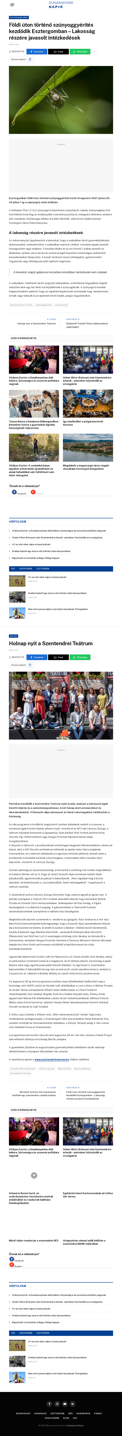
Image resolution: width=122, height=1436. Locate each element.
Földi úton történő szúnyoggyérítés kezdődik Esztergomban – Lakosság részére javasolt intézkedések (85, 1095)
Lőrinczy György (46, 1069)
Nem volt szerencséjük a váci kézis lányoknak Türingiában (58, 609)
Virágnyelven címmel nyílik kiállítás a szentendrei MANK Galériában (84, 1242)
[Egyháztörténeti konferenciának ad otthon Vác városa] (88, 1175)
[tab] (19, 492)
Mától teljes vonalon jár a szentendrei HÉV (33, 1240)
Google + (40, 494)
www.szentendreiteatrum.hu (52, 1059)
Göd (70, 1413)
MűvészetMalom (82, 1069)
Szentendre (52, 1418)
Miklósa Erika (64, 1069)
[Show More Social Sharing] (94, 51)
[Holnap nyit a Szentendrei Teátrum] (61, 705)
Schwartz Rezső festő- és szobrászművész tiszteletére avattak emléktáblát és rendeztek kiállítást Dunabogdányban (31, 1198)
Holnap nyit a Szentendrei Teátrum (37, 323)
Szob (66, 1418)
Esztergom (57, 1413)
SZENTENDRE (26, 569)
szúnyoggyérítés (44, 305)
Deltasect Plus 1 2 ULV (21, 305)
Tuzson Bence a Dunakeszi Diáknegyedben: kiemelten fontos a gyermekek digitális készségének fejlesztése (34, 424)
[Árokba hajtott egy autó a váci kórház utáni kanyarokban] (17, 597)
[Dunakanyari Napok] (61, 5)
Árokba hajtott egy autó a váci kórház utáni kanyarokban (41, 551)
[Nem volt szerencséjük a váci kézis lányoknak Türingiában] (17, 613)
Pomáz (98, 1413)
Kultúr (13, 636)
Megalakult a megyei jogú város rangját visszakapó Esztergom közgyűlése (86, 467)
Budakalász (23, 1413)
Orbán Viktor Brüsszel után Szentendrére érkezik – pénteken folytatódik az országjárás (87, 381)
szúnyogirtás (61, 305)
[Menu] (12, 4)
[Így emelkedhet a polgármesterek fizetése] (88, 404)
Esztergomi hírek (19, 17)
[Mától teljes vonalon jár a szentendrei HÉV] (34, 1223)
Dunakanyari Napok (75, 1425)
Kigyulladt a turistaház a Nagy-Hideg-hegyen (36, 558)
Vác (75, 1418)
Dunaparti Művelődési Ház (22, 1069)
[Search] (110, 4)
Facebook (21, 494)
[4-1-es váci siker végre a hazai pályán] (17, 581)
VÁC (13, 569)
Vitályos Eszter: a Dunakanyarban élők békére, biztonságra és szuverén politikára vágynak (34, 381)
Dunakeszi (40, 1413)
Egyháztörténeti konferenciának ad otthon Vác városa (88, 1195)
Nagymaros (83, 1413)
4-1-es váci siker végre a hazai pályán (31, 544)
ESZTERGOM (43, 569)
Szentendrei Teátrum (20, 1073)
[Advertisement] (61, 167)
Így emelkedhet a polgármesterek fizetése (83, 423)
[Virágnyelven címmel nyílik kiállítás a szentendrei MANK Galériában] (88, 1223)
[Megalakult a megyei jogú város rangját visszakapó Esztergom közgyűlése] (88, 448)
